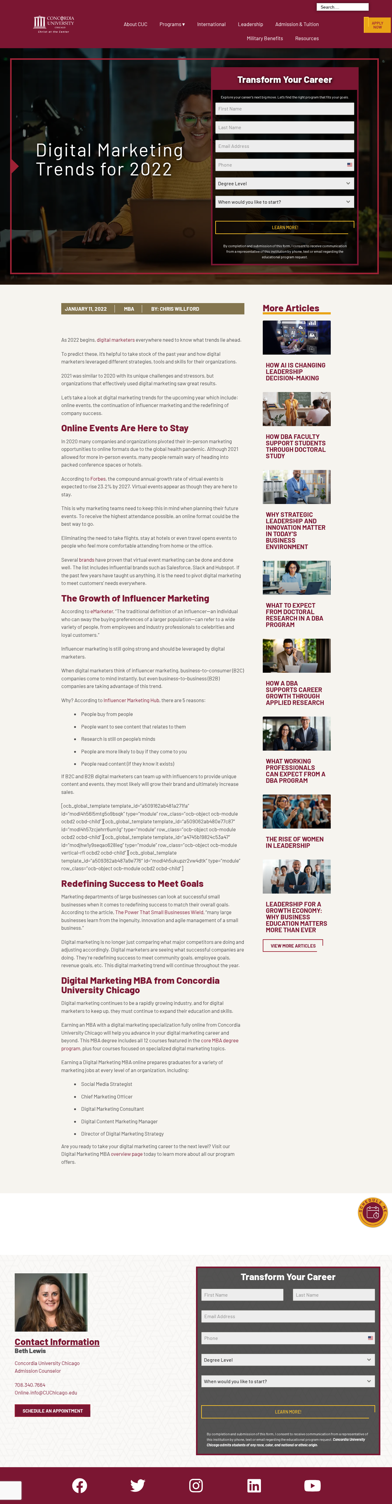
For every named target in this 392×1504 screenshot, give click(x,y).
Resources (307, 38)
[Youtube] (312, 1485)
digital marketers (116, 340)
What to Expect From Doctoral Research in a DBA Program (294, 614)
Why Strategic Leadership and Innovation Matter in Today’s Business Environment (296, 530)
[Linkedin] (254, 1485)
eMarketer (101, 611)
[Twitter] (138, 1485)
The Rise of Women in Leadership (295, 842)
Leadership (250, 24)
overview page (127, 1154)
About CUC (135, 24)
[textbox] (279, 183)
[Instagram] (196, 1485)
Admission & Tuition (297, 24)
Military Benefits (265, 38)
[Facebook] (79, 1485)
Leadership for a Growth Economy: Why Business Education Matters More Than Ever (296, 916)
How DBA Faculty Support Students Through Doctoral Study (296, 446)
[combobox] (284, 183)
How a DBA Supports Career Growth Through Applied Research (295, 692)
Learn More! (285, 227)
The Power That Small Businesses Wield (159, 912)
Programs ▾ (172, 24)
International (211, 24)
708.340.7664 (30, 1385)
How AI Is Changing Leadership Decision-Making (296, 371)
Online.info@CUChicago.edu (46, 1392)
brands (86, 559)
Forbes (98, 478)
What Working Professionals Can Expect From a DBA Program (296, 770)
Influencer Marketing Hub (131, 700)
